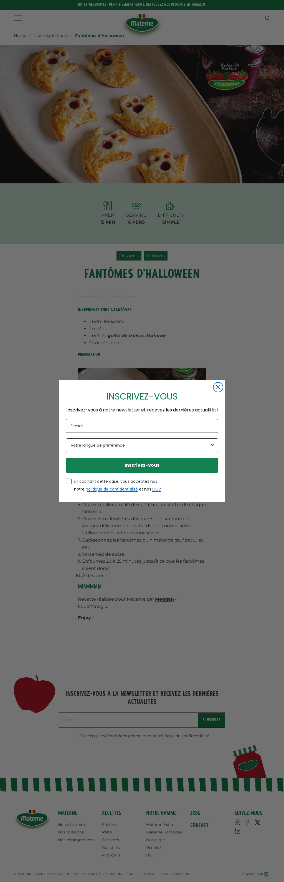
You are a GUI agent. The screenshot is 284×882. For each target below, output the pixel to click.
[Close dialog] (218, 387)
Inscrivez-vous (142, 465)
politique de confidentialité (112, 489)
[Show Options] (212, 445)
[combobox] (140, 445)
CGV (156, 489)
